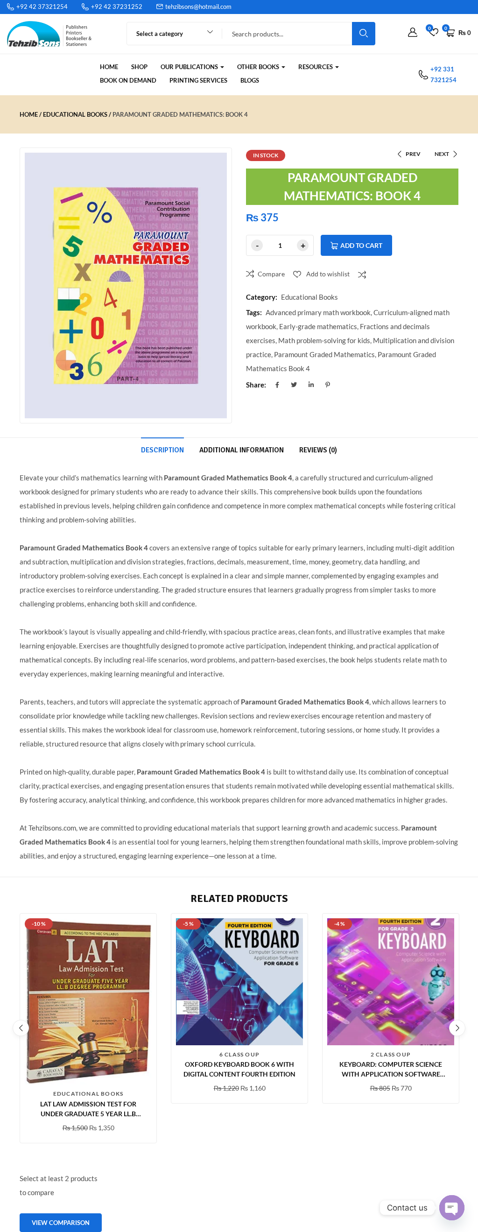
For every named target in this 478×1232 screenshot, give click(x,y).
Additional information (241, 450)
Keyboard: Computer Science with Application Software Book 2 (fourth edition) (390, 1074)
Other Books (259, 66)
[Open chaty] (451, 1207)
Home (109, 66)
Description (162, 450)
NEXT (442, 153)
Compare (271, 274)
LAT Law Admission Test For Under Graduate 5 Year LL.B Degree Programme (88, 1113)
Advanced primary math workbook (318, 312)
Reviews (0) (318, 450)
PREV (413, 153)
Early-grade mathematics (318, 326)
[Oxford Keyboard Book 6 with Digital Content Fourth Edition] (239, 981)
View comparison (61, 1222)
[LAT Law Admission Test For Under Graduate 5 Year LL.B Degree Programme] (88, 1001)
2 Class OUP (391, 1054)
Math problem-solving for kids (324, 340)
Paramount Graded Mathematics (324, 354)
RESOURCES (316, 66)
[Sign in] (412, 33)
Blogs (249, 80)
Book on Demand (128, 80)
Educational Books (75, 114)
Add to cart (361, 245)
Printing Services (198, 80)
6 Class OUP (239, 1054)
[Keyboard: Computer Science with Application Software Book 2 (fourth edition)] (390, 981)
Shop (139, 66)
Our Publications (190, 66)
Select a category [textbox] (159, 33)
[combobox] (170, 33)
